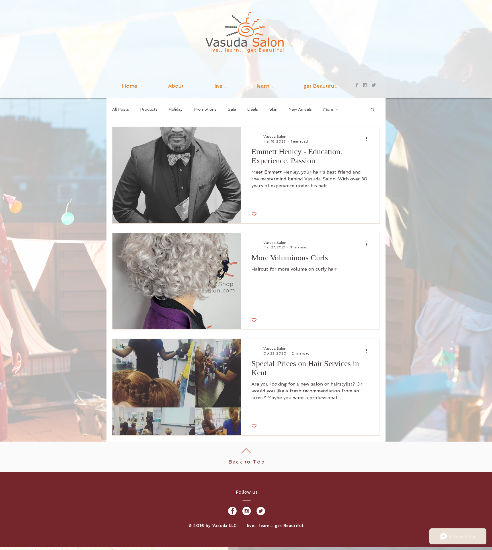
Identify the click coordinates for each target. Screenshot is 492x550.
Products (148, 109)
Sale (232, 109)
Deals (252, 109)
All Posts (120, 109)
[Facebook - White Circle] (232, 511)
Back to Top (246, 462)
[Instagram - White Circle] (246, 511)
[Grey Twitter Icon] (374, 85)
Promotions (205, 109)
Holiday (176, 109)
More (328, 109)
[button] (264, 85)
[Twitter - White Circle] (261, 511)
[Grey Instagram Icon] (365, 85)
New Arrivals (300, 109)
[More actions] (368, 138)
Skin (273, 109)
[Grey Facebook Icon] (357, 85)
